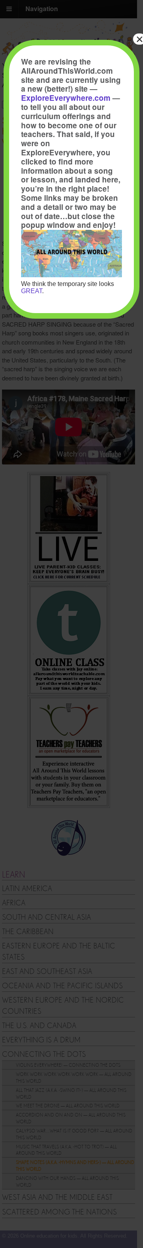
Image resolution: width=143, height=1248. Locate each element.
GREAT (31, 291)
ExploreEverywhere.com (65, 97)
